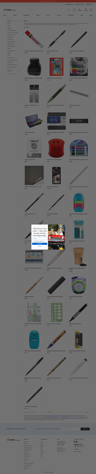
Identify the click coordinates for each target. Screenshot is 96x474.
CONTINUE (39, 243)
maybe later (40, 246)
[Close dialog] (63, 226)
